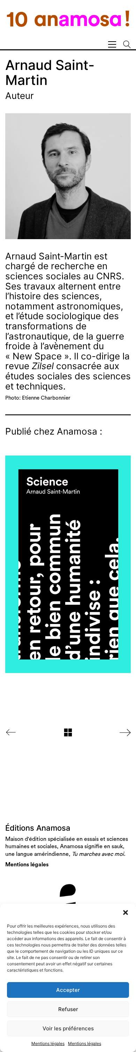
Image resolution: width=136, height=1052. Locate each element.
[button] (125, 912)
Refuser (68, 1009)
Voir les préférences (68, 1028)
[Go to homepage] (68, 23)
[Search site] (127, 45)
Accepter (68, 990)
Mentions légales (48, 1043)
